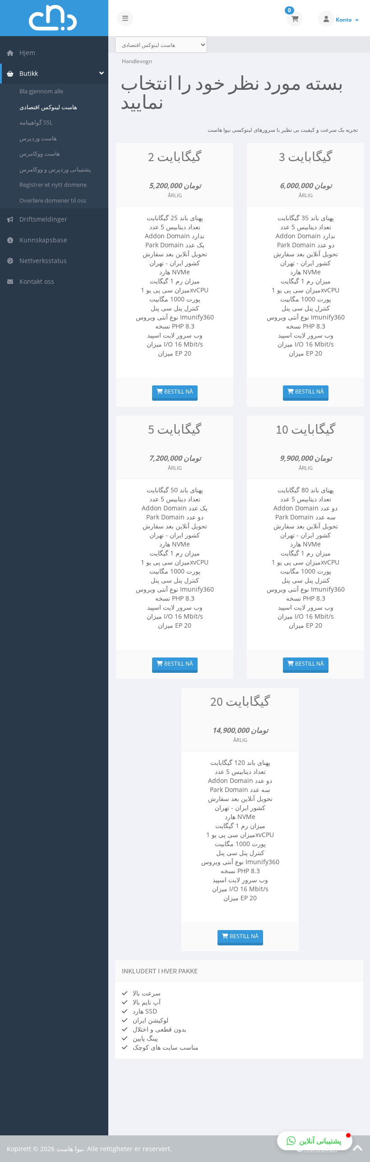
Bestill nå (178, 391)
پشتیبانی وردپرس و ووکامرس (55, 169)
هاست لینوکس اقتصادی (48, 107)
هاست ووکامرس (39, 153)
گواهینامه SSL (36, 122)
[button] (314, 1140)
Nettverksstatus (41, 260)
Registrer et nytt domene (53, 185)
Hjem (25, 52)
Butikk (27, 73)
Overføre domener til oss (52, 200)
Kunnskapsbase (41, 240)
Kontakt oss (35, 281)
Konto (345, 19)
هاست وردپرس (38, 138)
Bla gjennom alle (41, 91)
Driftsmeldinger (41, 219)
